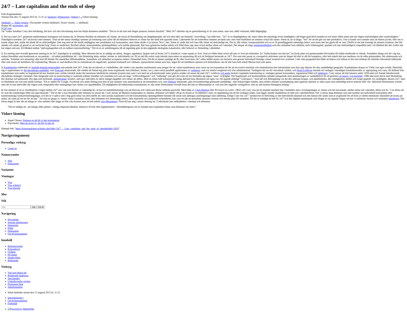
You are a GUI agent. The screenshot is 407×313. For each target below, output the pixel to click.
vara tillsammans (109, 101)
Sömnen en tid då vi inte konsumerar (41, 120)
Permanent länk (15, 284)
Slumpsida (13, 225)
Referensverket (15, 246)
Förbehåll (12, 303)
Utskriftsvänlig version (19, 281)
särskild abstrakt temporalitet (45, 67)
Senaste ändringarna (18, 222)
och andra (225, 73)
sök (26, 25)
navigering (18, 25)
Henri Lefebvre (304, 70)
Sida (10, 160)
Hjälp (10, 228)
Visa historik (14, 188)
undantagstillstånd (263, 45)
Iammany (52, 17)
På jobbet (12, 254)
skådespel (323, 73)
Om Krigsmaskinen (17, 233)
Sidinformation (15, 287)
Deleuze (172, 81)
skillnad (6, 22)
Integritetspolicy (16, 297)
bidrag (74, 17)
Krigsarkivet (14, 249)
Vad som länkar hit (17, 272)
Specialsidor (14, 278)
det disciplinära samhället (36, 70)
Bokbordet (13, 260)
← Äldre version (19, 22)
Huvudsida (13, 219)
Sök (3, 200)
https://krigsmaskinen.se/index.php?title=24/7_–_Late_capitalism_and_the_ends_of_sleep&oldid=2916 (67, 128)
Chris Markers (202, 90)
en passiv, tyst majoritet (350, 76)
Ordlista (12, 252)
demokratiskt (60, 78)
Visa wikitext (14, 185)
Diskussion (63, 17)
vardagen (195, 70)
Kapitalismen (10, 67)
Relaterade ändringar (18, 275)
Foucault (59, 70)
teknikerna (394, 98)
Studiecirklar (14, 257)
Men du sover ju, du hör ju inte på (37, 123)
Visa (10, 182)
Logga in (12, 148)
